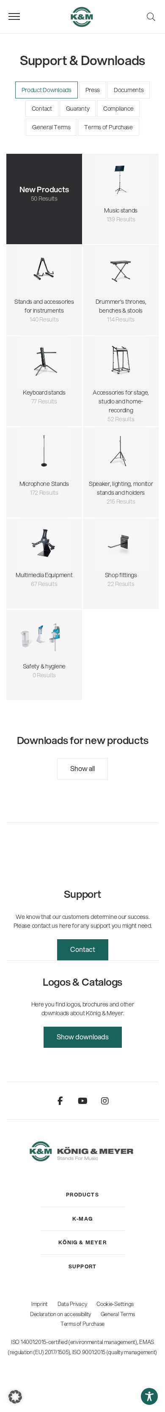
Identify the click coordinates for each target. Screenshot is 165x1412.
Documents (128, 90)
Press (92, 90)
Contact (42, 108)
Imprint (39, 1304)
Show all (82, 768)
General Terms (51, 127)
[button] (15, 1397)
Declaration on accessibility (60, 1314)
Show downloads (83, 1036)
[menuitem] (82, 1195)
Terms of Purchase (108, 127)
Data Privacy (72, 1304)
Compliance (118, 108)
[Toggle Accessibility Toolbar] (149, 1396)
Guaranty (78, 108)
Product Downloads (47, 90)
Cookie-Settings (115, 1304)
